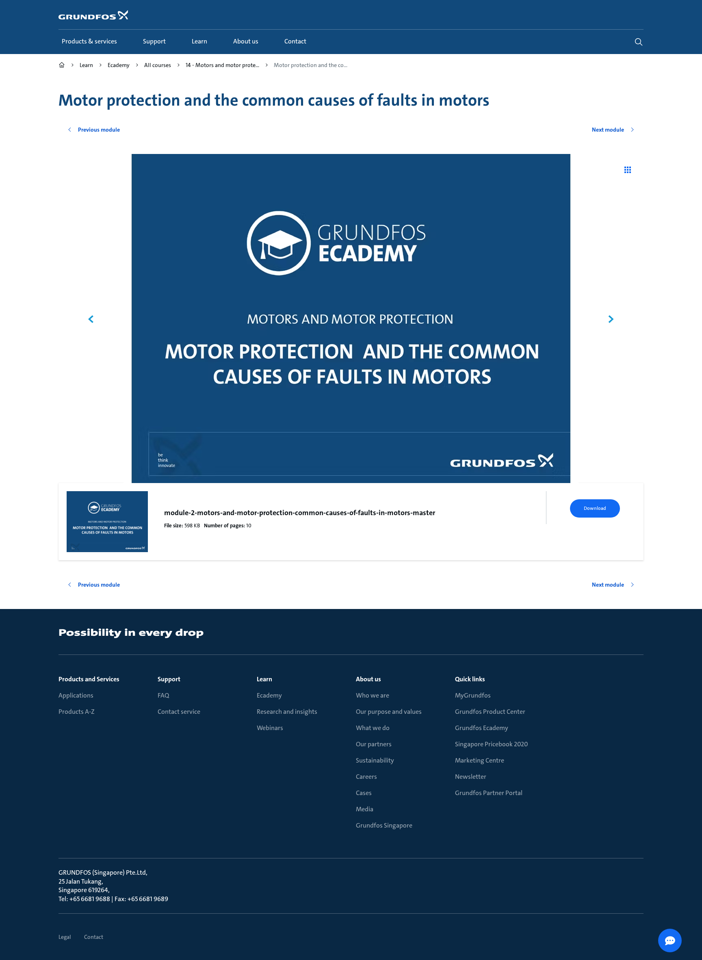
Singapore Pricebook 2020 (491, 744)
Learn (264, 679)
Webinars (270, 728)
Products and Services (88, 679)
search (639, 42)
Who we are (372, 695)
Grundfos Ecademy (481, 728)
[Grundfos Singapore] (61, 66)
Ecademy (269, 695)
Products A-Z (76, 711)
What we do (373, 728)
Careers (366, 776)
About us (368, 679)
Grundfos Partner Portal (488, 793)
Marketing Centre (479, 760)
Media (364, 809)
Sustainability (375, 760)
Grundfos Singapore (384, 825)
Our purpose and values (389, 711)
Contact (93, 936)
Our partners (374, 744)
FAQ (163, 695)
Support (169, 679)
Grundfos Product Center (490, 711)
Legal (64, 936)
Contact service (179, 711)
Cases (364, 793)
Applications (75, 695)
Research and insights (287, 711)
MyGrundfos (473, 695)
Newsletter (470, 776)
